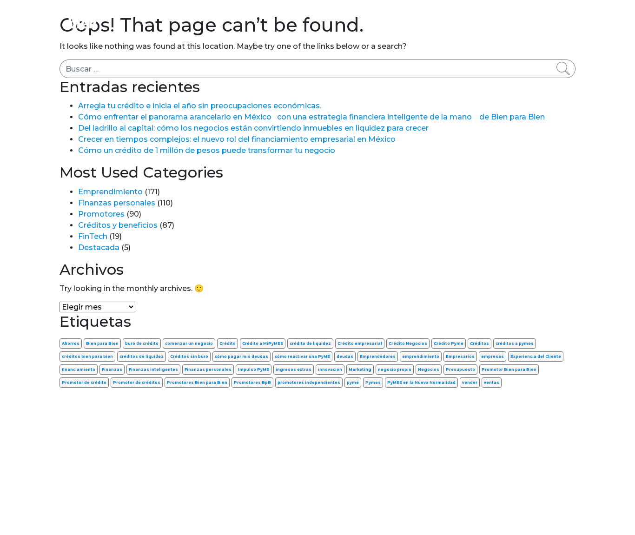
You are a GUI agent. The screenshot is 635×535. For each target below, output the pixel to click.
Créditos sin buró (189, 356)
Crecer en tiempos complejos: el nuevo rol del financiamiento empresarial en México (237, 139)
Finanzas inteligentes (153, 369)
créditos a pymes (515, 343)
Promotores (499, 13)
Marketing (360, 369)
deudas (345, 356)
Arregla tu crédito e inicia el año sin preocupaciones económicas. (199, 105)
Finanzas (112, 369)
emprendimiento (420, 356)
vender (469, 382)
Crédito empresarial (359, 343)
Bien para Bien (102, 343)
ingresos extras (293, 369)
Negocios (428, 369)
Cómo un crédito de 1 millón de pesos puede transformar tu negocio (206, 150)
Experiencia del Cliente (535, 356)
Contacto (552, 13)
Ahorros (70, 343)
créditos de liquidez (141, 356)
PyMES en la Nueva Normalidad (421, 382)
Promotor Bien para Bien (509, 369)
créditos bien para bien (87, 356)
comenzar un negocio (189, 343)
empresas (492, 356)
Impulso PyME (253, 369)
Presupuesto (460, 369)
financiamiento (78, 369)
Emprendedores (378, 356)
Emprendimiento (293, 13)
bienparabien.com (317, 513)
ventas (491, 382)
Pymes (373, 382)
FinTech (449, 13)
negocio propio (394, 369)
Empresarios (460, 356)
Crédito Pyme (448, 343)
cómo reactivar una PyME (302, 356)
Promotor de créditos (136, 382)
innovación (330, 369)
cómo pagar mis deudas (241, 356)
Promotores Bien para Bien (197, 382)
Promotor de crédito (84, 382)
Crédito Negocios (408, 343)
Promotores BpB (252, 382)
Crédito (227, 343)
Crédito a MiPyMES (262, 343)
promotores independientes (309, 382)
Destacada (98, 247)
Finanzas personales (208, 13)
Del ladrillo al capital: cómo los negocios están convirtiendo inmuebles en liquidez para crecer (253, 128)
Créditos (479, 343)
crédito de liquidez (310, 343)
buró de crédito (142, 343)
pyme (353, 382)
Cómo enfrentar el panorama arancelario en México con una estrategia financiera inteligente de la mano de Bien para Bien (311, 116)
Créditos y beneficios (380, 13)
